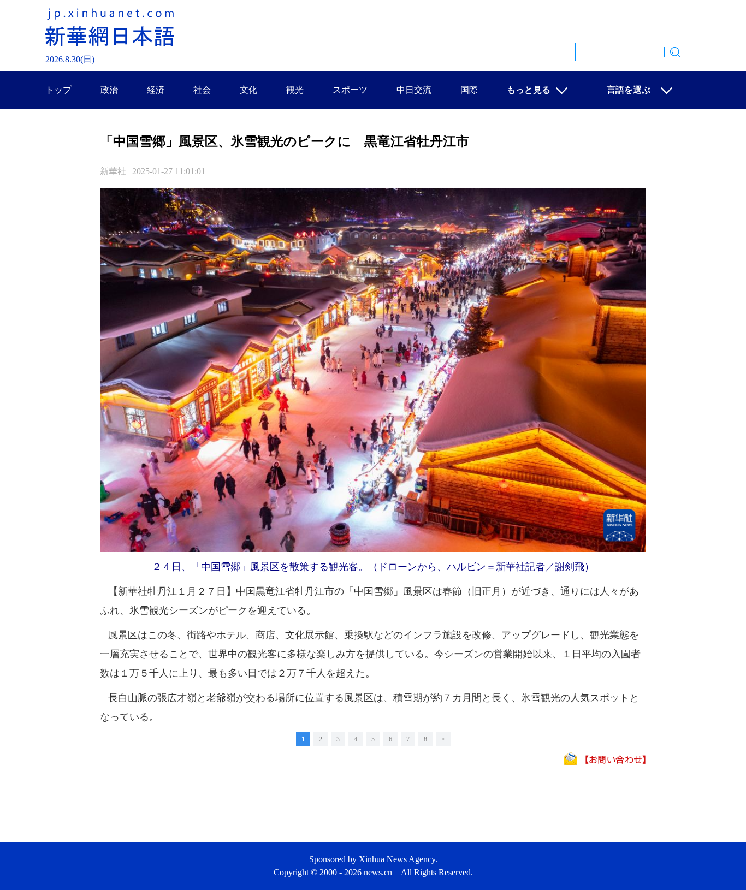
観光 (295, 89)
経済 (155, 89)
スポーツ (350, 89)
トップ (58, 89)
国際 (469, 89)
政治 (109, 89)
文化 (248, 89)
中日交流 (413, 89)
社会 (202, 89)
